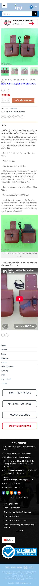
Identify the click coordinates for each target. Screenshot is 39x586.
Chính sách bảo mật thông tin (15, 520)
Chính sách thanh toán (12, 508)
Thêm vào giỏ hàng (23, 100)
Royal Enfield (6, 379)
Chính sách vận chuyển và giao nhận (17, 512)
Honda (3, 346)
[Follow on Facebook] (3, 493)
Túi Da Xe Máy (12, 108)
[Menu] (36, 7)
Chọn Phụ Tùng (20, 80)
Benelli (3, 362)
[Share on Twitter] (11, 116)
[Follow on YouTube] (19, 493)
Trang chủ (6, 80)
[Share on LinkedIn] (22, 116)
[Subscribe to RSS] (11, 493)
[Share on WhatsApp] (3, 116)
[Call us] (7, 493)
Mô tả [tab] (3, 125)
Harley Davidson (7, 367)
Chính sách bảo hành (11, 516)
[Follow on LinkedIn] (15, 493)
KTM (3, 375)
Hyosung (4, 371)
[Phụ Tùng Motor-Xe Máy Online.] (18, 7)
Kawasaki (4, 358)
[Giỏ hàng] (31, 7)
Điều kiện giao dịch (11, 504)
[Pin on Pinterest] (18, 116)
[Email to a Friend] (15, 116)
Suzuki (3, 354)
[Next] (34, 47)
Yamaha (4, 350)
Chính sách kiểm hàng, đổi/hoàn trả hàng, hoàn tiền (19, 526)
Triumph (4, 383)
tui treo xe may (20, 112)
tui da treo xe (11, 112)
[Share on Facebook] (7, 116)
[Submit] (34, 13)
